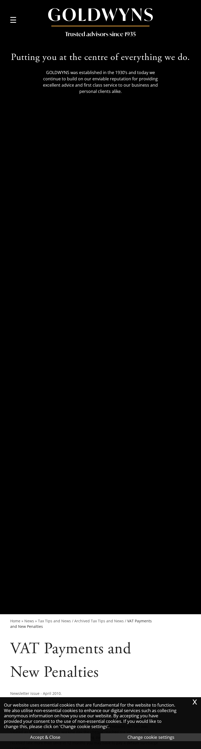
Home (15, 620)
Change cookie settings (150, 737)
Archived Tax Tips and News (99, 620)
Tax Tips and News (54, 620)
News (29, 620)
